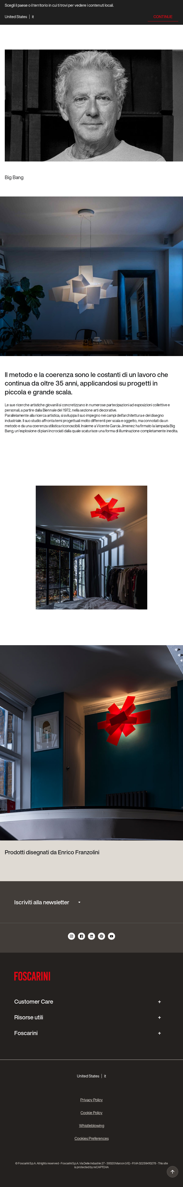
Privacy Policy (91, 1100)
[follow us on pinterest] (102, 939)
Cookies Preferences (92, 1138)
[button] (19, 17)
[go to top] (172, 1171)
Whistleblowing (91, 1125)
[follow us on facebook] (82, 939)
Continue (163, 17)
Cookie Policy (91, 1113)
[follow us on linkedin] (92, 939)
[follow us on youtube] (111, 939)
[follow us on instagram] (72, 939)
